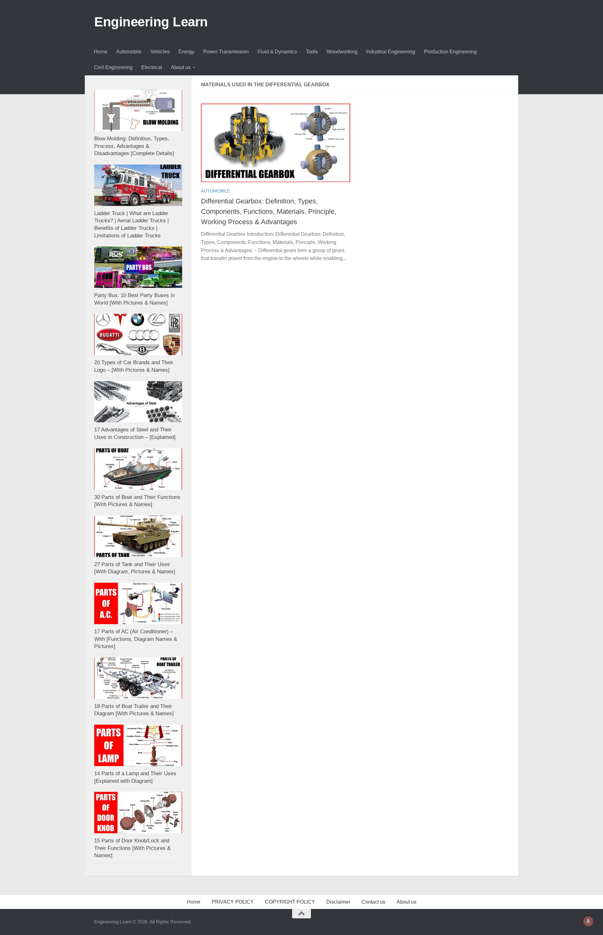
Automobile (129, 51)
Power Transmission (226, 51)
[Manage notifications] (588, 921)
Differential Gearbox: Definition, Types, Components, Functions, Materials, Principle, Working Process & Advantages (268, 211)
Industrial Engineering (390, 51)
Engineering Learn (151, 21)
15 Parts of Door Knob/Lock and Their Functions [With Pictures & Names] (132, 848)
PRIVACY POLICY (233, 902)
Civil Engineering (113, 67)
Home (100, 51)
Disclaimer (338, 902)
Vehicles (160, 51)
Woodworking (342, 51)
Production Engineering (450, 51)
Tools (312, 51)
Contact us (373, 902)
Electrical (151, 67)
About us (181, 67)
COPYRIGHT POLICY (290, 902)
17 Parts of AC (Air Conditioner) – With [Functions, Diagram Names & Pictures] (135, 639)
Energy (186, 51)
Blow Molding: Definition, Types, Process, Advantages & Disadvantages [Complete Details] (134, 146)
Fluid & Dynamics (277, 51)
